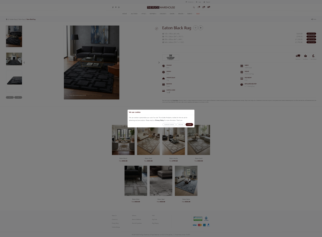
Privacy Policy (159, 120)
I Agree (189, 124)
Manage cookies (169, 124)
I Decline (180, 124)
